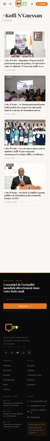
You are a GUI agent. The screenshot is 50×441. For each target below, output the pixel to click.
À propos (31, 365)
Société (6, 375)
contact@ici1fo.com (37, 401)
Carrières (31, 384)
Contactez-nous (34, 375)
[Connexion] (32, 3)
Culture (6, 389)
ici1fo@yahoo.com (36, 405)
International (8, 380)
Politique (7, 365)
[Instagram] (29, 352)
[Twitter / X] (11, 352)
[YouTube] (17, 352)
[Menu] (4, 3)
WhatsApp (33, 417)
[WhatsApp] (23, 352)
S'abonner (41, 4)
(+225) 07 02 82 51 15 (36, 411)
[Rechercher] (10, 3)
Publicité (31, 380)
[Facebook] (5, 352)
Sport (5, 384)
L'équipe (30, 370)
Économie (7, 370)
